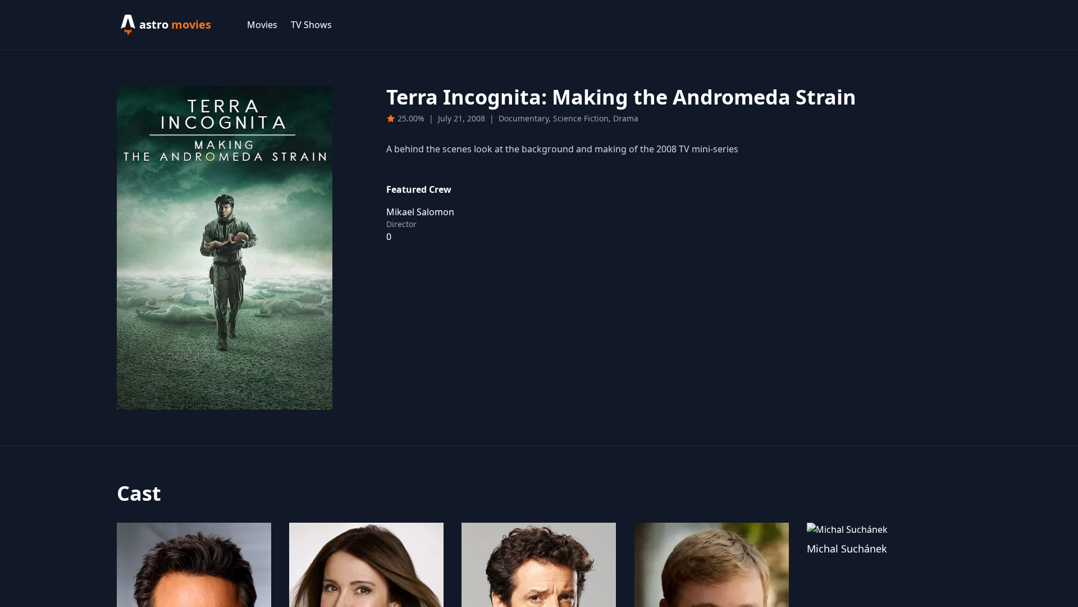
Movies (262, 25)
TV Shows (311, 25)
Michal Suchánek (847, 548)
